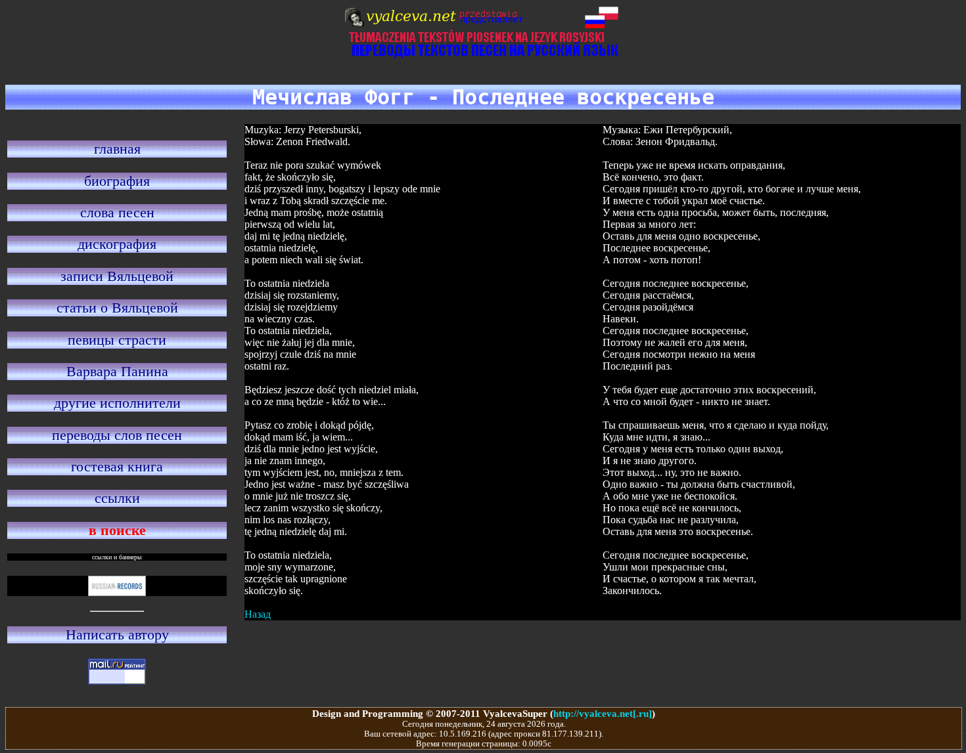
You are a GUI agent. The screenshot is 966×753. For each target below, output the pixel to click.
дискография (117, 244)
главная (117, 148)
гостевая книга (117, 466)
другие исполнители (117, 403)
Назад (257, 614)
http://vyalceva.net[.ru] (602, 713)
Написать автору (117, 634)
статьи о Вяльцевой (117, 307)
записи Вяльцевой (116, 276)
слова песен (117, 212)
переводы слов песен (117, 435)
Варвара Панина (117, 371)
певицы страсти (117, 340)
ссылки (117, 498)
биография (117, 181)
